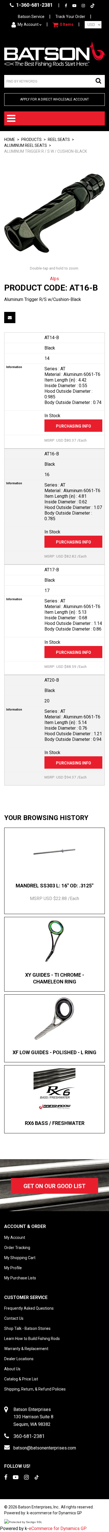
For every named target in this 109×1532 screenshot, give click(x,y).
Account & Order (25, 1226)
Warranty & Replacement (26, 1348)
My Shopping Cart (19, 1257)
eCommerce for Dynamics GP (58, 1528)
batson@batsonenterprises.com (44, 1448)
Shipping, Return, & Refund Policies (35, 1389)
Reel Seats (59, 139)
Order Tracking (17, 1247)
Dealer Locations (19, 1359)
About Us (12, 1369)
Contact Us (13, 1318)
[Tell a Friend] (9, 317)
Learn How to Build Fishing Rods (32, 1338)
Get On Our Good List (54, 1186)
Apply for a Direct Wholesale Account (54, 99)
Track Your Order (70, 16)
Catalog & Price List (21, 1379)
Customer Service (26, 1297)
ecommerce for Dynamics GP (56, 1513)
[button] (63, 25)
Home (9, 139)
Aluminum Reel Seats (25, 145)
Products (31, 139)
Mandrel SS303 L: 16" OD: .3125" (54, 886)
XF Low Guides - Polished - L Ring (54, 1052)
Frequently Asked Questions (29, 1308)
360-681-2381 (29, 1436)
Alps (54, 278)
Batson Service (31, 16)
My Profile (13, 1268)
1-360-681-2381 (34, 5)
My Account (28, 24)
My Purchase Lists (20, 1278)
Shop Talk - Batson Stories (27, 1328)
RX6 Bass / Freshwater (54, 1123)
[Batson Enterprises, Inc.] (54, 54)
